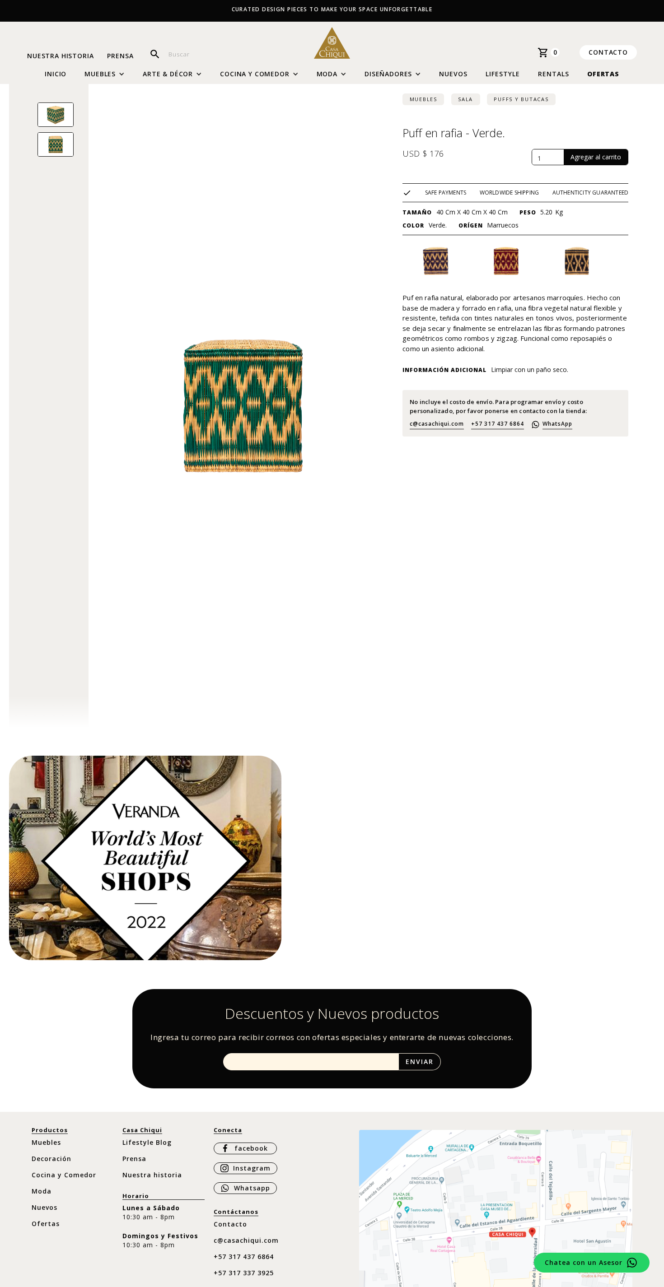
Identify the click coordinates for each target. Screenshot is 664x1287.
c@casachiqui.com (437, 423)
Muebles (423, 99)
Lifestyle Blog (147, 1142)
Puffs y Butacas (521, 99)
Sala (465, 99)
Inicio (55, 74)
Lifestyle (503, 74)
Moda (41, 1191)
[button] (104, 74)
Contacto (608, 52)
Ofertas (603, 74)
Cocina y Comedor (64, 1175)
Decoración (51, 1158)
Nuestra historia (60, 56)
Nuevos (453, 74)
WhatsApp (557, 423)
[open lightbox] (55, 114)
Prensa (120, 56)
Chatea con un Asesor (583, 1262)
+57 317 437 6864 (497, 423)
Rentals (553, 74)
